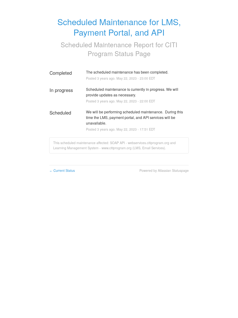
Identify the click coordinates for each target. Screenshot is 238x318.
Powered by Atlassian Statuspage (164, 170)
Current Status (62, 170)
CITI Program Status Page (133, 49)
